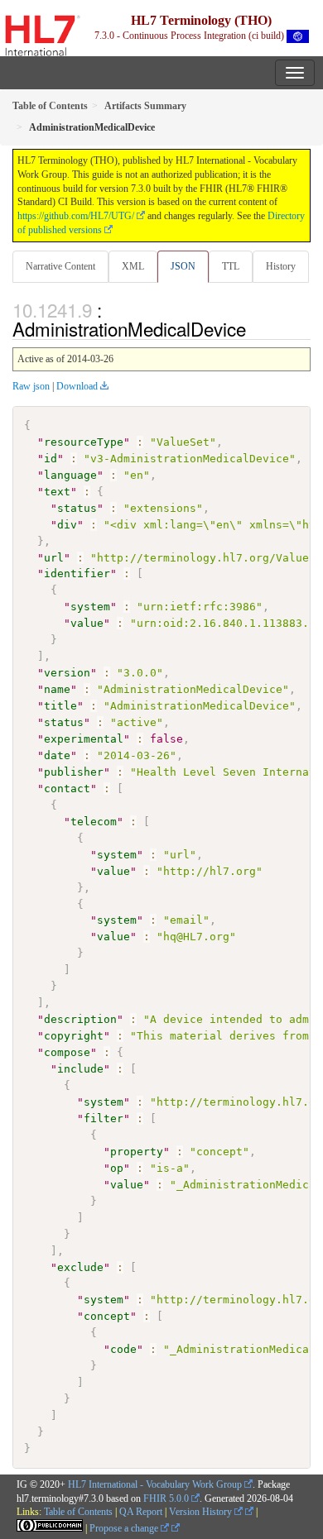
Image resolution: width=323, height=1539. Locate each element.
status (77, 508)
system (90, 606)
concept (107, 1316)
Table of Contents (78, 1511)
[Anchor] (255, 328)
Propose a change (125, 1528)
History (281, 266)
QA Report (140, 1511)
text (57, 491)
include (80, 1069)
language (70, 475)
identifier (77, 573)
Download (77, 386)
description (80, 1019)
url (54, 558)
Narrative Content (60, 266)
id (50, 458)
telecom (93, 821)
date (57, 755)
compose (67, 1052)
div (67, 525)
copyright (74, 1036)
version (67, 673)
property (136, 1151)
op (116, 1168)
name (57, 689)
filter (103, 1118)
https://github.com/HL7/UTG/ (75, 216)
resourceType (83, 442)
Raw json (31, 386)
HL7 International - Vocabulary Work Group (155, 1484)
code (123, 1349)
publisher (74, 772)
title (60, 706)
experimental (83, 739)
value (87, 623)
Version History (201, 1511)
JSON (183, 266)
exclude (80, 1267)
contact (67, 788)
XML (133, 266)
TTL (230, 266)
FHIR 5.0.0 (166, 1498)
